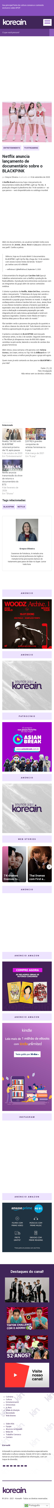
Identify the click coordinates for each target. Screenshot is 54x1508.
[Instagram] (32, 13)
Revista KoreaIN (14, 22)
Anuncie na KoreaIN (14, 1429)
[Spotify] (43, 13)
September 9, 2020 (34, 269)
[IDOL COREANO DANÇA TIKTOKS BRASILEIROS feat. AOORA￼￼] (27, 1318)
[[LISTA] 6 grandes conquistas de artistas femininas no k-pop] (36, 434)
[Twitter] (35, 13)
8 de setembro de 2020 (40, 177)
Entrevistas (10, 1405)
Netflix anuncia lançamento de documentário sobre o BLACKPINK (22, 163)
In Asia (9, 1408)
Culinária (9, 1397)
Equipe (8, 1426)
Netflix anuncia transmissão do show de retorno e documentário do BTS (12, 478)
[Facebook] (28, 13)
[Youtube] (39, 13)
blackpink (8, 507)
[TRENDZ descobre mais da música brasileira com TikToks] (27, 1289)
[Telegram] (50, 13)
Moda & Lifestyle (13, 1410)
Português (34, 1505)
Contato (9, 1437)
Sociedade (10, 1413)
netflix (21, 507)
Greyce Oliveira (11, 177)
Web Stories (11, 1416)
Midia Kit (9, 1432)
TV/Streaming (31, 148)
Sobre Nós (10, 1424)
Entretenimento (11, 148)
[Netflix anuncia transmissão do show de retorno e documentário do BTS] (12, 465)
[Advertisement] (27, 65)
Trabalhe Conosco (13, 1435)
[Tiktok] (46, 13)
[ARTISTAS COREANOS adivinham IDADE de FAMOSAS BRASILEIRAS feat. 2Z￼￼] (27, 1346)
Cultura (9, 1399)
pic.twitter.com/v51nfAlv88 (16, 264)
